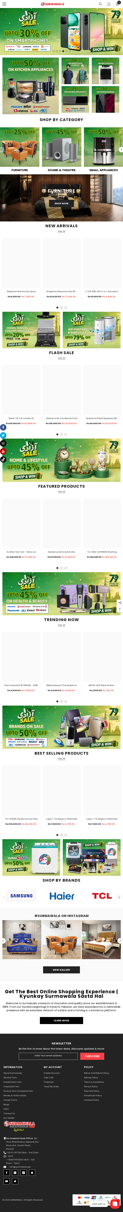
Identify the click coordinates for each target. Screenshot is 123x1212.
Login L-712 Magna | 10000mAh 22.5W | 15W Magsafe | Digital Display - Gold (61, 819)
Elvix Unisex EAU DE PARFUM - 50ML (21, 685)
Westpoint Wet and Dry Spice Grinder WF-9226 (21, 291)
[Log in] (109, 4)
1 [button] (54, 51)
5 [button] (66, 51)
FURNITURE (20, 170)
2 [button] (57, 51)
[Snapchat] (32, 1173)
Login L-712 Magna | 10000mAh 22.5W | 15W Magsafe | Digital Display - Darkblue (102, 819)
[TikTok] (23, 1173)
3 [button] (60, 51)
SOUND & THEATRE (62, 170)
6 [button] (70, 51)
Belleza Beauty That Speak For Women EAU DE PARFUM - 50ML (61, 685)
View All (61, 231)
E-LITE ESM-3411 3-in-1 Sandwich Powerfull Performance (102, 291)
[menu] (4, 4)
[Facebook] (7, 1173)
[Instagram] (15, 1173)
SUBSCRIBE (92, 1056)
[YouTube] (7, 1181)
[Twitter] (15, 1181)
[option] (62, 149)
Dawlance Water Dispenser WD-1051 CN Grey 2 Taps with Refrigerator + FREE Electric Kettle (102, 418)
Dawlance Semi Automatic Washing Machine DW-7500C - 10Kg (62, 552)
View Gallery (61, 969)
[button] (119, 897)
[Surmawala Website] (19, 148)
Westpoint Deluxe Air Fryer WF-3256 (62, 291)
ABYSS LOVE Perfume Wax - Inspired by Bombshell (102, 685)
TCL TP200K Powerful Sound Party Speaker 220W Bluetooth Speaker (21, 819)
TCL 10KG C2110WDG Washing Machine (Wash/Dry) (102, 552)
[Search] (100, 4)
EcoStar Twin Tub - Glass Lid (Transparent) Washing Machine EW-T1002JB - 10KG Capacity (21, 552)
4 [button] (63, 51)
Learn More (61, 1020)
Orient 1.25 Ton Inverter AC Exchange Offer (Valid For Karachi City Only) (21, 418)
